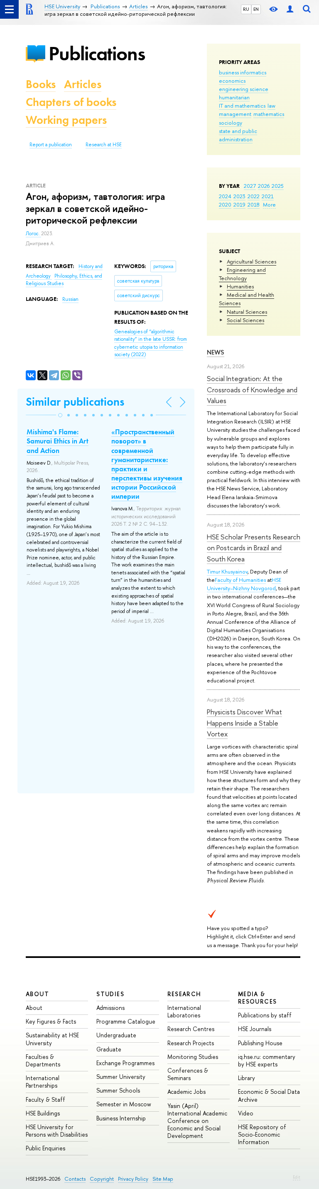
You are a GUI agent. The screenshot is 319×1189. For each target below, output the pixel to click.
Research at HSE (104, 144)
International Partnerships (42, 1081)
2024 (225, 196)
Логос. (33, 233)
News (215, 352)
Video (245, 1113)
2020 (225, 204)
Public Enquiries (45, 1148)
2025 (278, 186)
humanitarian (234, 97)
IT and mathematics (242, 105)
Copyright (102, 1178)
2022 (254, 196)
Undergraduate (116, 1035)
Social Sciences (245, 320)
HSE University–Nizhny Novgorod (244, 584)
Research (184, 994)
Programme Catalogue (125, 1021)
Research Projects (190, 1043)
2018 (254, 204)
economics (232, 80)
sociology (230, 122)
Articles (82, 84)
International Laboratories (184, 1011)
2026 (264, 186)
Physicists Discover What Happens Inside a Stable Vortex (244, 723)
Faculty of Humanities (240, 579)
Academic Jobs (186, 1091)
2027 (250, 186)
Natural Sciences (247, 311)
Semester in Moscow (123, 1104)
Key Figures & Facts (51, 1021)
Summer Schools (118, 1090)
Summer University (120, 1077)
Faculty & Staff (45, 1099)
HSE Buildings (43, 1113)
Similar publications (75, 401)
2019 (239, 204)
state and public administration (238, 135)
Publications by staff (265, 1015)
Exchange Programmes (125, 1063)
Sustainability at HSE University (52, 1038)
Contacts (75, 1178)
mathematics (268, 114)
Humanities (240, 286)
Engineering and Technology (242, 274)
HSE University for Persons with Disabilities (57, 1130)
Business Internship (121, 1118)
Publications (97, 53)
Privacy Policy (133, 1178)
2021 (268, 196)
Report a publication (50, 144)
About (37, 994)
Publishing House (260, 1043)
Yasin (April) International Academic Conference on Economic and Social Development (197, 1121)
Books (41, 84)
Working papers (66, 120)
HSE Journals (254, 1029)
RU (246, 9)
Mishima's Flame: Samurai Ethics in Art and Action (57, 441)
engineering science (243, 89)
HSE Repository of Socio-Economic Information (262, 1134)
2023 (239, 196)
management (235, 114)
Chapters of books (71, 102)
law (271, 105)
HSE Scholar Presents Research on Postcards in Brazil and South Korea (253, 548)
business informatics (242, 72)
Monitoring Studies (192, 1057)
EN (256, 9)
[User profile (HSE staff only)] (290, 9)
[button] (60, 415)
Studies (110, 994)
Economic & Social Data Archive (269, 1095)
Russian (70, 299)
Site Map (162, 1178)
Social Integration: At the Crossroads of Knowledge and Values (252, 389)
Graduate (108, 1049)
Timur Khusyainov (227, 571)
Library (246, 1078)
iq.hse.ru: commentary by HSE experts (266, 1060)
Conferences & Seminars (187, 1074)
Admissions (110, 1008)
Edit (296, 1177)
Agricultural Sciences (251, 261)
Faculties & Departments (43, 1060)
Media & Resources (257, 997)
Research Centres (190, 1029)
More (269, 204)
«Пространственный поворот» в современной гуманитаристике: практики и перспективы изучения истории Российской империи (146, 464)
